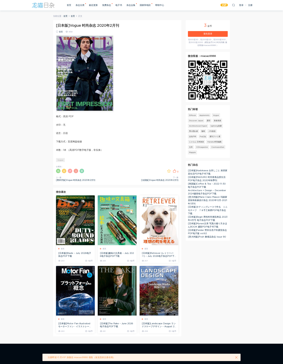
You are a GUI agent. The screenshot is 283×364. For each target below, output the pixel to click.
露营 (208, 120)
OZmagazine (202, 147)
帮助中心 (159, 5)
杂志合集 (130, 5)
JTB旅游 (212, 131)
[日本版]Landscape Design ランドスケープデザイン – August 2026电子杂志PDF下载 (159, 325)
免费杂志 (106, 5)
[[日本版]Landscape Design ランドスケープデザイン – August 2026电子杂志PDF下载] (159, 291)
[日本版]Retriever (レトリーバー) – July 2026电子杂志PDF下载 (158, 255)
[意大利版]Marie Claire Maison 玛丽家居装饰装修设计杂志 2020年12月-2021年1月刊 (207, 200)
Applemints (204, 115)
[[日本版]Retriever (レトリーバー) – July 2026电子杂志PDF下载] (159, 220)
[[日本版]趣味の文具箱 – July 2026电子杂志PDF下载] (117, 220)
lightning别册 (216, 126)
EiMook (192, 115)
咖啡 (203, 131)
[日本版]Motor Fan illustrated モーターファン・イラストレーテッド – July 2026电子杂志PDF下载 (75, 325)
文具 (191, 147)
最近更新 (93, 5)
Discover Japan (196, 120)
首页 (69, 5)
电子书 (118, 5)
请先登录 (207, 34)
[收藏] (169, 171)
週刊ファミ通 (215, 136)
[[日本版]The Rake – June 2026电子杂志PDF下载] (117, 291)
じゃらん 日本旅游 (196, 142)
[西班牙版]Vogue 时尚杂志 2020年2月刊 (75, 180)
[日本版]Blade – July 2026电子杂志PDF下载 (74, 254)
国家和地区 (145, 5)
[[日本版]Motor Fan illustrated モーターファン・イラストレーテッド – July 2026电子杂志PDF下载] (75, 291)
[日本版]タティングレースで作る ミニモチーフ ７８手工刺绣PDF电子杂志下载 (207, 210)
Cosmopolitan (217, 147)
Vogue (60, 160)
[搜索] (233, 5)
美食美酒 (217, 120)
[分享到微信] (58, 171)
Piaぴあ (203, 136)
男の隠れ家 (193, 131)
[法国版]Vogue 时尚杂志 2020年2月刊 (159, 180)
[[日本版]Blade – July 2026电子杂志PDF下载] (75, 220)
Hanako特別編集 (214, 142)
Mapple (192, 152)
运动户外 (192, 136)
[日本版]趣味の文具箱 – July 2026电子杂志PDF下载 (117, 254)
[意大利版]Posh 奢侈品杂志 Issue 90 (207, 237)
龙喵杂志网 (43, 5)
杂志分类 (80, 5)
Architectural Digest (198, 126)
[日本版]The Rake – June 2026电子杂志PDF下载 (116, 325)
